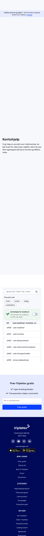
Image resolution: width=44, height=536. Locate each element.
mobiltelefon (10, 305)
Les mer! (29, 15)
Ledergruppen (22, 528)
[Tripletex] (22, 427)
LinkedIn (30, 441)
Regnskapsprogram (22, 489)
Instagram (24, 441)
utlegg (26, 301)
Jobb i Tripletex (22, 520)
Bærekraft (22, 532)
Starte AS (22, 465)
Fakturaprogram (22, 493)
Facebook (13, 441)
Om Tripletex (22, 516)
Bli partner (22, 477)
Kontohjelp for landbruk (19, 312)
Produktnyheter (22, 524)
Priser (22, 473)
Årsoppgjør (22, 500)
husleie (17, 301)
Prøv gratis (22, 461)
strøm (8, 301)
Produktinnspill (22, 504)
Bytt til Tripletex (22, 469)
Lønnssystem (22, 496)
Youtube (18, 441)
